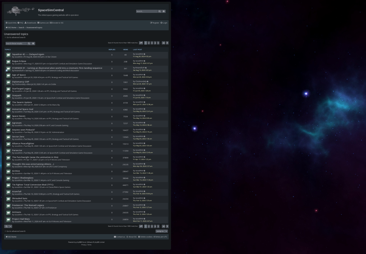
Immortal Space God (22, 109)
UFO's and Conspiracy (58, 166)
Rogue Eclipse (19, 61)
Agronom (17, 122)
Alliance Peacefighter (23, 143)
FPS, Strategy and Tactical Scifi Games (63, 77)
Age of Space (19, 74)
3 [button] (151, 43)
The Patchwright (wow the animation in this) (35, 157)
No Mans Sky (54, 105)
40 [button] (164, 43)
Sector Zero (18, 136)
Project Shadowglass (22, 177)
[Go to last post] (145, 54)
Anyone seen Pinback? (23, 129)
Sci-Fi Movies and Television (58, 160)
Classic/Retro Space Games (59, 187)
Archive (16, 170)
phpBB (78, 242)
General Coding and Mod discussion (64, 70)
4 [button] (155, 43)
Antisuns (16, 212)
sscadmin (18, 57)
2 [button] (148, 43)
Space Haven (18, 115)
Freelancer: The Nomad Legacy (28, 205)
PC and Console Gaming (58, 125)
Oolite (53, 84)
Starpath (16, 95)
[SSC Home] (21, 10)
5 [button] (158, 43)
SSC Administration (56, 132)
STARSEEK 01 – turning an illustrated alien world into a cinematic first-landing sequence (57, 67)
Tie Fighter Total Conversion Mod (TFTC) (32, 184)
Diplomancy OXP (20, 81)
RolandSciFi (19, 70)
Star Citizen (51, 57)
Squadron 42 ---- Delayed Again (28, 54)
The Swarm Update (22, 102)
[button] (141, 43)
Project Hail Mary (21, 218)
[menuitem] (20, 23)
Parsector (17, 150)
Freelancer (52, 208)
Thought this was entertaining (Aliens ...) (33, 164)
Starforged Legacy (21, 88)
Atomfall (16, 191)
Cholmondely (20, 84)
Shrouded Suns (19, 198)
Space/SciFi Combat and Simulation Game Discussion (70, 63)
